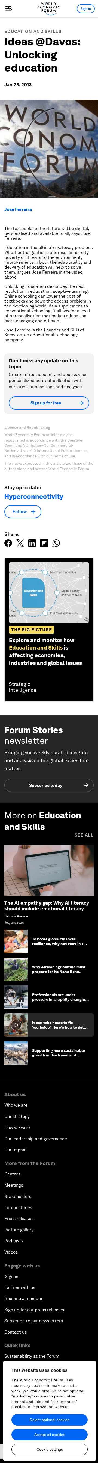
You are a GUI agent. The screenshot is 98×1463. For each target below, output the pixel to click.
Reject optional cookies (49, 1420)
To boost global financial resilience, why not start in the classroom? (60, 943)
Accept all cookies (49, 1434)
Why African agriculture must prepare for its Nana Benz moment (58, 971)
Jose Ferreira (18, 209)
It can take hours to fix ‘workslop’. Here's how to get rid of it (58, 1027)
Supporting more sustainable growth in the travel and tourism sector (58, 1055)
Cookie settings (49, 1449)
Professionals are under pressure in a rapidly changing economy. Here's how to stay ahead (59, 1002)
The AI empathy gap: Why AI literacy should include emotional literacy (46, 906)
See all (84, 835)
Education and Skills (33, 31)
